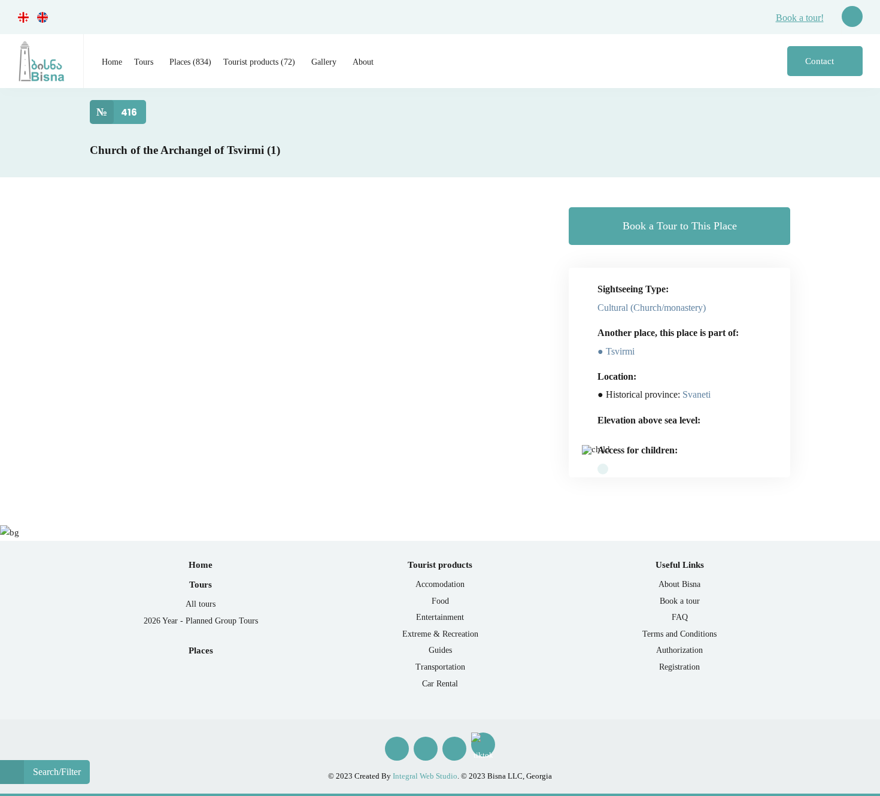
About (363, 61)
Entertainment (440, 617)
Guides (440, 650)
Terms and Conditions (679, 633)
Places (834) (190, 61)
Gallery (323, 61)
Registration (679, 666)
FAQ (680, 617)
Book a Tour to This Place (680, 226)
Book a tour (680, 601)
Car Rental (440, 683)
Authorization (679, 650)
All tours (201, 604)
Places (201, 650)
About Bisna (679, 584)
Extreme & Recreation (440, 633)
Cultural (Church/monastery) (651, 307)
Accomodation (440, 584)
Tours (143, 61)
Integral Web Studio (425, 775)
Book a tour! (800, 18)
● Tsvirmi (616, 351)
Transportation (440, 666)
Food (440, 601)
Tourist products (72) (259, 61)
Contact (820, 61)
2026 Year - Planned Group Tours (201, 620)
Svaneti (696, 394)
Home (112, 61)
